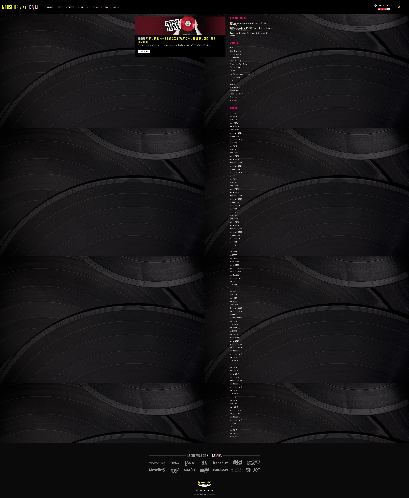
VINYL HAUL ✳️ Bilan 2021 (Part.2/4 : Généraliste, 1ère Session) (176, 40)
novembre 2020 (236, 311)
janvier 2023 (234, 225)
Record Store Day (236, 94)
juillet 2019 (234, 361)
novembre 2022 (236, 232)
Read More (144, 51)
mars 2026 (234, 123)
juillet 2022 (234, 245)
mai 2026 (233, 116)
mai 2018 (233, 400)
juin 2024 (233, 176)
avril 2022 (233, 255)
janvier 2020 (234, 341)
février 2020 (234, 337)
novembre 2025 (236, 133)
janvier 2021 (234, 304)
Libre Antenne (235, 77)
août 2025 (233, 143)
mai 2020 (233, 328)
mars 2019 (234, 370)
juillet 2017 (234, 423)
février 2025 (234, 156)
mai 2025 (233, 146)
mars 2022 (234, 258)
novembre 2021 (236, 271)
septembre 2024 (236, 172)
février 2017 (234, 436)
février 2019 (234, 374)
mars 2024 (234, 186)
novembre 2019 (236, 347)
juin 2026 (233, 113)
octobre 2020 (235, 314)
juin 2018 (233, 397)
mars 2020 (234, 334)
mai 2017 (233, 430)
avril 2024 (233, 182)
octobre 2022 (235, 235)
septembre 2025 (236, 139)
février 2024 (234, 189)
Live (231, 80)
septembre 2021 (236, 278)
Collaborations (235, 57)
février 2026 (234, 126)
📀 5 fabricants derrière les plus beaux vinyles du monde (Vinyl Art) (250, 24)
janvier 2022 (234, 265)
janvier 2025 (234, 159)
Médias (232, 84)
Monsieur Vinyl (235, 87)
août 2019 (233, 357)
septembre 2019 (236, 354)
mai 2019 (233, 367)
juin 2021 (233, 288)
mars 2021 (234, 298)
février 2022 (234, 262)
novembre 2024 (236, 166)
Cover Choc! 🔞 (235, 61)
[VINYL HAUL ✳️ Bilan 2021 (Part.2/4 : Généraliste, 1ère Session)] (180, 26)
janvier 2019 (234, 377)
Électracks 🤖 (235, 67)
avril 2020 (233, 331)
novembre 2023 (236, 199)
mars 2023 (234, 219)
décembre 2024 (236, 162)
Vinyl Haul (233, 100)
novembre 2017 (236, 413)
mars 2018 (234, 407)
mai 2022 (233, 252)
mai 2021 (233, 291)
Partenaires (234, 90)
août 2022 (233, 242)
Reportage (234, 97)
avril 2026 (233, 120)
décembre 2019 (236, 344)
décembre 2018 (236, 380)
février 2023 (234, 222)
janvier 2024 (234, 192)
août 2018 (233, 390)
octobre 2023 (235, 202)
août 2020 (233, 321)
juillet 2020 (234, 324)
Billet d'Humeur (235, 51)
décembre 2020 (236, 308)
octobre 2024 (235, 169)
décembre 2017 (236, 410)
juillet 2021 (234, 285)
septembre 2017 (236, 420)
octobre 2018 (235, 384)
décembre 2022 (236, 228)
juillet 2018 (234, 394)
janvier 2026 (234, 129)
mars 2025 (234, 153)
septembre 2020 (236, 318)
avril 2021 (233, 295)
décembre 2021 (236, 268)
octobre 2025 (235, 136)
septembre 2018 (236, 387)
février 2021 (234, 301)
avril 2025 (233, 149)
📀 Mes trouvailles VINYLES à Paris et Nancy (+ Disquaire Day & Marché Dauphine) (251, 29)
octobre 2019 (235, 351)
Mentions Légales (211, 494)
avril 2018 (233, 403)
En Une (232, 71)
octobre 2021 (235, 275)
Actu (231, 47)
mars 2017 (234, 433)
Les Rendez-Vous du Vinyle (240, 74)
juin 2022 (233, 248)
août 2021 (233, 281)
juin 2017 (233, 427)
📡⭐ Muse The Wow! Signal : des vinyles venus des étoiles (249, 34)
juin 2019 (233, 364)
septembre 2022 (236, 238)
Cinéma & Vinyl (235, 54)
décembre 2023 (236, 195)
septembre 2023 (236, 205)
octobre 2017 (235, 417)
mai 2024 (233, 179)
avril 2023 (233, 215)
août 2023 (233, 209)
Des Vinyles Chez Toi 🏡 (239, 64)
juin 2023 (233, 212)
